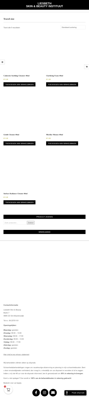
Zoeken (31, 222)
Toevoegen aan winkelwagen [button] (19, 84)
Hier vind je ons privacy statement (16, 354)
